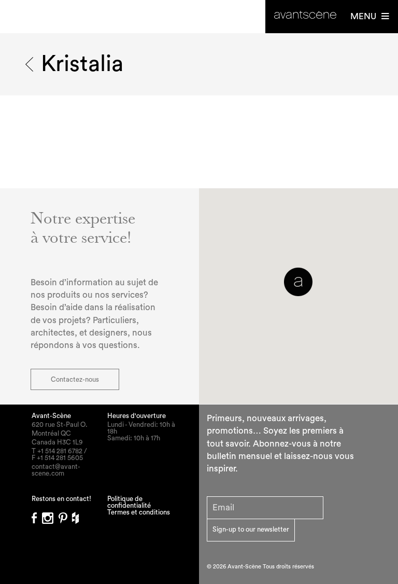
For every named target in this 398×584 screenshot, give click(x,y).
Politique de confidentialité (129, 502)
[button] (298, 281)
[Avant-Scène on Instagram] (50, 514)
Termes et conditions (138, 512)
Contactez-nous (75, 379)
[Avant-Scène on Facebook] (37, 514)
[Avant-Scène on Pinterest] (66, 514)
